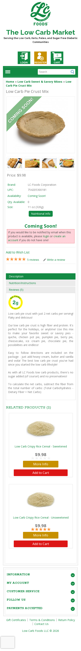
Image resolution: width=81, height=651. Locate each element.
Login (24, 58)
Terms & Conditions (42, 620)
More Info (40, 464)
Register (40, 58)
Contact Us (41, 624)
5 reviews (33, 260)
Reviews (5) (16, 290)
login (46, 236)
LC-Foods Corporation (42, 185)
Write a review (56, 260)
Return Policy (66, 620)
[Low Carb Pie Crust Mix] (15, 163)
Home (10, 81)
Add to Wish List (17, 252)
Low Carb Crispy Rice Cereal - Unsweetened (41, 517)
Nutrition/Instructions (22, 283)
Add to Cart (40, 473)
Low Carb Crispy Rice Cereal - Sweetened (41, 446)
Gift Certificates (16, 620)
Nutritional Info (40, 213)
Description (16, 276)
